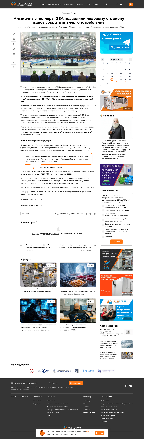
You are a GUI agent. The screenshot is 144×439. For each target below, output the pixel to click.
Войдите (35, 234)
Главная (65, 13)
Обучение (70, 4)
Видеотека (37, 404)
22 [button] (130, 76)
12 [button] (116, 73)
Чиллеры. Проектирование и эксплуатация (62, 410)
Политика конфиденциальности (112, 413)
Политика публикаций (109, 410)
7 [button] (125, 70)
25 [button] (112, 80)
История (90, 265)
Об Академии (105, 401)
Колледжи (86, 407)
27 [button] (121, 80)
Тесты (49, 416)
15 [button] (130, 73)
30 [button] (103, 83)
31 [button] (107, 83)
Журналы (86, 410)
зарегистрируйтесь (51, 234)
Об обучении (51, 401)
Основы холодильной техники (57, 404)
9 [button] (103, 73)
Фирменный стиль (107, 419)
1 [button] (129, 66)
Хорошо (99, 433)
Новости (51, 265)
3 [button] (107, 70)
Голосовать (116, 242)
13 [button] (121, 73)
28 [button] (125, 80)
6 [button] (120, 70)
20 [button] (121, 76)
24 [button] (107, 80)
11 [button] (112, 73)
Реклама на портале (108, 416)
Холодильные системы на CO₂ (57, 407)
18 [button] (112, 76)
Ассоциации (87, 401)
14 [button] (125, 73)
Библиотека (37, 401)
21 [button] (125, 76)
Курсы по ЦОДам (53, 413)
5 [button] (116, 70)
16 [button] (103, 76)
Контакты (104, 421)
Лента (42, 4)
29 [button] (130, 80)
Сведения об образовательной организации (117, 404)
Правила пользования (109, 407)
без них (89, 432)
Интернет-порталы (89, 413)
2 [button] (103, 70)
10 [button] (107, 73)
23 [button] (103, 80)
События (50, 4)
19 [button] (116, 76)
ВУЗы (85, 404)
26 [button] (116, 80)
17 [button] (107, 76)
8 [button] (129, 70)
